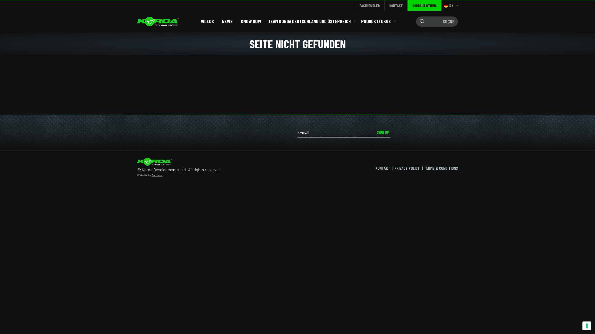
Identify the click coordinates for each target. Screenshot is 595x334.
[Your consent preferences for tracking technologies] (586, 325)
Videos (207, 21)
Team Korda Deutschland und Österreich (309, 21)
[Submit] (420, 21)
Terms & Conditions (441, 168)
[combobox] (437, 21)
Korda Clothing (424, 5)
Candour (157, 175)
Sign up (383, 132)
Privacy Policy (407, 168)
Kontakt (396, 5)
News (227, 21)
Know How (251, 21)
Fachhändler (370, 5)
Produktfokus (376, 21)
